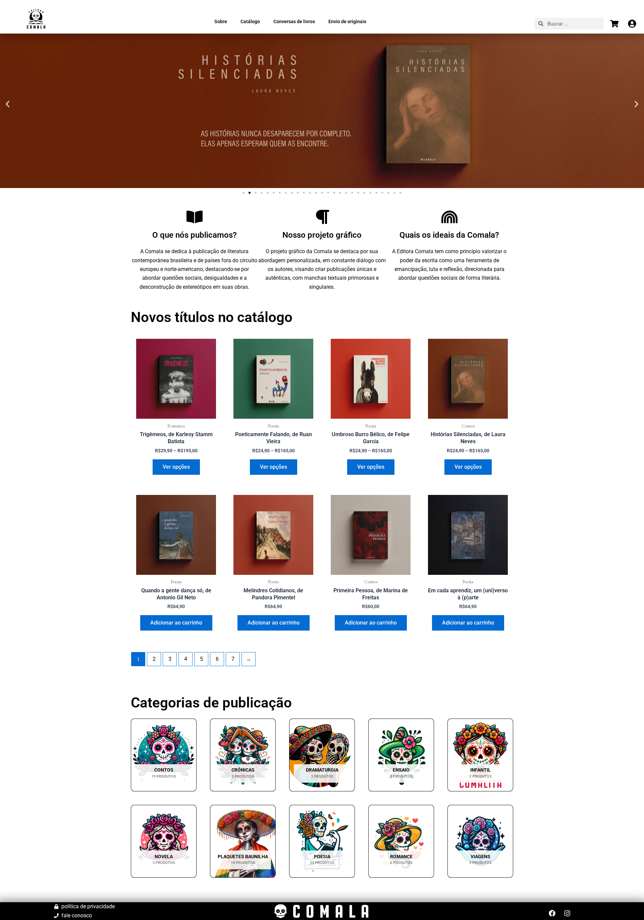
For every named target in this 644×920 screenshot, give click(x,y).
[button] (7, 104)
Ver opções (176, 467)
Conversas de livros (294, 22)
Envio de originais (347, 22)
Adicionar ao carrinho (176, 622)
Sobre (220, 22)
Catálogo (250, 22)
